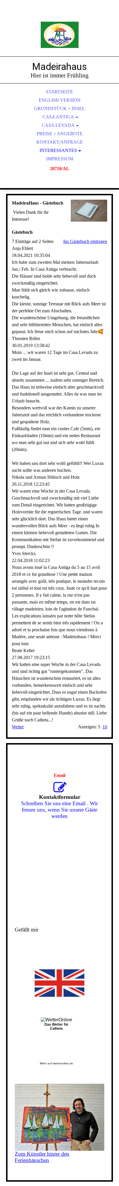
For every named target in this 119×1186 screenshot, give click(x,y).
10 (105, 726)
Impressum (59, 158)
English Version (60, 100)
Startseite (59, 91)
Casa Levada (58, 125)
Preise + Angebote (60, 133)
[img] (59, 34)
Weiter (18, 726)
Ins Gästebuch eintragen (85, 241)
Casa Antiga (58, 116)
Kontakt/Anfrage (59, 142)
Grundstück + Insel (59, 108)
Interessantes (58, 150)
